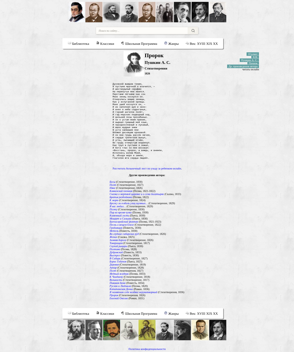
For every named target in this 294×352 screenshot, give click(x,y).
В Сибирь (115, 258)
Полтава (115, 249)
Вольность (116, 279)
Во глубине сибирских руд (124, 233)
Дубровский (116, 252)
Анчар (113, 267)
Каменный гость (119, 215)
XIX (255, 57)
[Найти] (193, 30)
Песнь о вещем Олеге (122, 224)
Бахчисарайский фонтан (124, 221)
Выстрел (115, 255)
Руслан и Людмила (120, 286)
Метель (114, 230)
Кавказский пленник (121, 191)
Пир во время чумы (121, 212)
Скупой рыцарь (118, 246)
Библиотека (80, 43)
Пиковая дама (118, 282)
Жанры (173, 43)
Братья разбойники (121, 197)
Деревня (114, 264)
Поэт (113, 184)
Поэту (113, 209)
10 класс (253, 54)
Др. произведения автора (243, 66)
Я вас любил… (118, 206)
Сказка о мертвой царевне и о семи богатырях (137, 194)
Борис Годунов (118, 261)
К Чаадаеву (116, 276)
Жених (113, 237)
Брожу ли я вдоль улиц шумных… (129, 203)
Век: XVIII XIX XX (203, 43)
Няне (112, 187)
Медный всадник (119, 273)
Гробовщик (116, 227)
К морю (114, 200)
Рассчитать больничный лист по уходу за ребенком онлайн (147, 168)
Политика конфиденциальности (147, 349)
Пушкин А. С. (249, 60)
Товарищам (116, 243)
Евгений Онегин (119, 298)
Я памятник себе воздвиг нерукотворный (133, 292)
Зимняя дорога (118, 240)
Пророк (114, 295)
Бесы (112, 181)
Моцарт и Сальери (121, 218)
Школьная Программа (140, 43)
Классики (106, 43)
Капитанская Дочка (121, 289)
